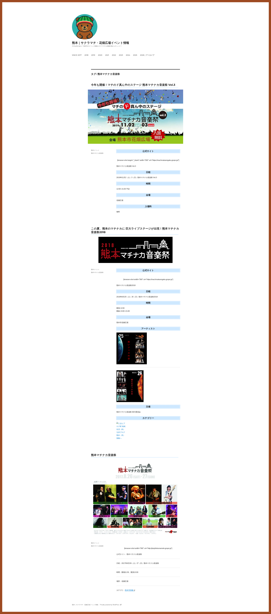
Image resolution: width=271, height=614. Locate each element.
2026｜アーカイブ (147, 55)
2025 (135, 55)
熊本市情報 (129, 590)
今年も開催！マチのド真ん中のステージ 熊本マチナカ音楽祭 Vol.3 (133, 84)
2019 (93, 55)
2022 (114, 55)
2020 (100, 55)
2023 (121, 55)
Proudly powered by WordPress (110, 605)
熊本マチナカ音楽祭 (97, 153)
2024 (128, 55)
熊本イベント (95, 150)
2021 (107, 55)
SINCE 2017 (77, 55)
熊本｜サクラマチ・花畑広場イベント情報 (100, 43)
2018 (86, 55)
